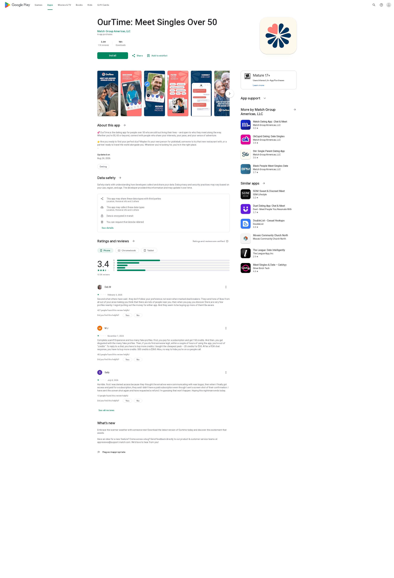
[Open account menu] (388, 5)
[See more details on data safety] (108, 228)
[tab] (38, 5)
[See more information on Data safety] (120, 177)
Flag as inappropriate (111, 452)
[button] (107, 93)
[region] (158, 43)
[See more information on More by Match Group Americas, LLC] (294, 109)
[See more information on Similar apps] (263, 183)
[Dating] (103, 166)
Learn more (258, 85)
